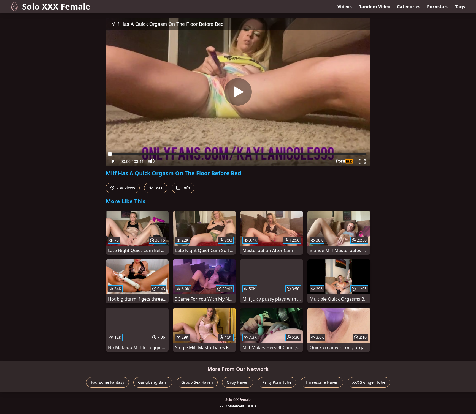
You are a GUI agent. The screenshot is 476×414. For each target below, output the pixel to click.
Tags (460, 7)
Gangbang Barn (152, 382)
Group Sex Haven (197, 382)
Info (185, 187)
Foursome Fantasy (107, 382)
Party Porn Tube (276, 382)
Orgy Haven (237, 382)
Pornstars (437, 7)
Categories (408, 7)
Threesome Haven (322, 382)
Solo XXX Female (56, 6)
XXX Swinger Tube (368, 382)
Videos (344, 7)
